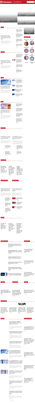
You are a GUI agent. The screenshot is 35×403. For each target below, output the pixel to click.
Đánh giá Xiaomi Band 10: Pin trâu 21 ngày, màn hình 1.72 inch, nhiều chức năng (12, 227)
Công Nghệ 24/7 (17, 2)
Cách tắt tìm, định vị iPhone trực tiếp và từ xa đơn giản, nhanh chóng (19, 30)
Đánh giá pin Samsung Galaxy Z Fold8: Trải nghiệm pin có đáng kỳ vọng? (15, 268)
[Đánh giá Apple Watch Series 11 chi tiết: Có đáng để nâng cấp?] (4, 257)
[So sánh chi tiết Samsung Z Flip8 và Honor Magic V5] (14, 152)
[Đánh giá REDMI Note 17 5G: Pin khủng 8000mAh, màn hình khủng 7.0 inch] (30, 20)
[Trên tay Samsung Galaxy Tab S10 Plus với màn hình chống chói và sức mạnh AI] (29, 268)
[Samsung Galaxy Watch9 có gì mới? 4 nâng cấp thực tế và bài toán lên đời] (2, 198)
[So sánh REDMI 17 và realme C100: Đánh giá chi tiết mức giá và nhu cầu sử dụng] (6, 132)
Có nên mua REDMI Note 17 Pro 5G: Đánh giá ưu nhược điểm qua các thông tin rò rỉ (5, 87)
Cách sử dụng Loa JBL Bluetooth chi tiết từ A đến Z (20, 198)
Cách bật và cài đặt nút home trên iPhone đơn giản (19, 45)
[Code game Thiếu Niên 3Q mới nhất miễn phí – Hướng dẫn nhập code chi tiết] (22, 305)
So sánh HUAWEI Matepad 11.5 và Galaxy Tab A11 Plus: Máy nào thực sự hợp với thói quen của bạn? (20, 170)
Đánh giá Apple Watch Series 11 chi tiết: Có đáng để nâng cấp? (14, 257)
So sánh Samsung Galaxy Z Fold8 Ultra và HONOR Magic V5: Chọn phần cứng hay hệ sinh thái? (20, 147)
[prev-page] (1, 48)
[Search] (34, 2)
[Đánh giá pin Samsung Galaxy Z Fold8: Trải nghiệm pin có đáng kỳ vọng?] (4, 268)
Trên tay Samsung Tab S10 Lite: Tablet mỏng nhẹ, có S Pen (28, 262)
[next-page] (2, 48)
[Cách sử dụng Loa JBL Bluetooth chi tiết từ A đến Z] (14, 198)
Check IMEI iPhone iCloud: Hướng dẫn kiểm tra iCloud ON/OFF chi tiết (6, 292)
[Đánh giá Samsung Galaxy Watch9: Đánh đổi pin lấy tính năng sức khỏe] (2, 204)
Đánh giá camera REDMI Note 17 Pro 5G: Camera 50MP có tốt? (19, 95)
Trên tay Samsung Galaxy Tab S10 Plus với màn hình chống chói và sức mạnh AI (29, 274)
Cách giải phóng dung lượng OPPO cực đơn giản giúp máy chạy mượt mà (29, 354)
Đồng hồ (15, 239)
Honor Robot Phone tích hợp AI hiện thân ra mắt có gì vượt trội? (8, 146)
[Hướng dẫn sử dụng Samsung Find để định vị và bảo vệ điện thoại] (13, 70)
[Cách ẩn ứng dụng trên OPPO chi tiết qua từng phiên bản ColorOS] (13, 104)
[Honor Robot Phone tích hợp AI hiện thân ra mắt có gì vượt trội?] (2, 146)
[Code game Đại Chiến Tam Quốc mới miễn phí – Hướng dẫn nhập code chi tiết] (30, 305)
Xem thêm (11, 400)
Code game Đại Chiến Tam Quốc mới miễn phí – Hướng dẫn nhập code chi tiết (30, 310)
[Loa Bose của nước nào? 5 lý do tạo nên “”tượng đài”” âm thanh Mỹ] (17, 185)
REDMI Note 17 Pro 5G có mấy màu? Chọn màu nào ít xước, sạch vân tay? (19, 86)
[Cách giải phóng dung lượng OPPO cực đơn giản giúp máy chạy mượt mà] (29, 349)
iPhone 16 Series (15, 25)
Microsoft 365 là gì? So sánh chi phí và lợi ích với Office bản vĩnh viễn (29, 291)
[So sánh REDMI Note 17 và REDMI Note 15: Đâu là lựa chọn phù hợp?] (29, 323)
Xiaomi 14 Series (20, 75)
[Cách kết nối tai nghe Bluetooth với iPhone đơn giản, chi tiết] (4, 220)
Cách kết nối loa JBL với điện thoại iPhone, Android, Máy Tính (20, 203)
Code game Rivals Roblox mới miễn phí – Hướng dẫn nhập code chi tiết (13, 309)
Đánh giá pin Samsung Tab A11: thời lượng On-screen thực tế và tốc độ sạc (4, 169)
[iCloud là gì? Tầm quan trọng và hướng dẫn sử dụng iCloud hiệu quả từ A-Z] (13, 39)
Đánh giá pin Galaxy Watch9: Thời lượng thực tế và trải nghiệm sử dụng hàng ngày (5, 189)
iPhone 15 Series (20, 25)
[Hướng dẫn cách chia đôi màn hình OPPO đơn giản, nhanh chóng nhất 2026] (29, 361)
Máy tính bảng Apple (12, 158)
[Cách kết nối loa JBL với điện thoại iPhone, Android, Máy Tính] (14, 203)
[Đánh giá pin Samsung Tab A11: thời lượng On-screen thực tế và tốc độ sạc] (22, 12)
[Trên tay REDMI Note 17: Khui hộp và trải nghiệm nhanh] (29, 245)
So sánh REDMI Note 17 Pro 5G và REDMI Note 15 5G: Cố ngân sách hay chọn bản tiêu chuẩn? (16, 362)
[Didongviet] (6, 2)
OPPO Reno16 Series (11, 101)
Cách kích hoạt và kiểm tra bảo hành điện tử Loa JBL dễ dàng (20, 207)
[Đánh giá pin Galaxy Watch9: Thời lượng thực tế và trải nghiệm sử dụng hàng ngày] (6, 185)
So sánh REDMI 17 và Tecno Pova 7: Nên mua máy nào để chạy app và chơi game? (17, 137)
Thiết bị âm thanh (20, 239)
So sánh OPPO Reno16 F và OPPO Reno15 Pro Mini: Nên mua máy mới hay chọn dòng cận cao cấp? (19, 120)
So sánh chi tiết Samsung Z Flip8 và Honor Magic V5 (19, 152)
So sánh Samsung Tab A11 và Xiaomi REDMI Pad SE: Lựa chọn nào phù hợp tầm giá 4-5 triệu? (12, 170)
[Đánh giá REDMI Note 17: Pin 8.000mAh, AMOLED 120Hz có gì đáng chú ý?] (29, 374)
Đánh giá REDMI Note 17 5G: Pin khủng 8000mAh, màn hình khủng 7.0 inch (15, 251)
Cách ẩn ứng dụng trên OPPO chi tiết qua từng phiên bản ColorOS (19, 105)
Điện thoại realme (14, 126)
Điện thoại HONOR (20, 126)
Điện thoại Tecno (8, 126)
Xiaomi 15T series (14, 75)
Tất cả (4, 25)
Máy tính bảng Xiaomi (13, 158)
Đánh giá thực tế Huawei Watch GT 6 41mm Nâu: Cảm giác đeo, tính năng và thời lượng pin (8, 210)
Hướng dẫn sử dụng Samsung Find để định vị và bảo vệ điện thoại (19, 71)
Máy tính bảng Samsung (19, 158)
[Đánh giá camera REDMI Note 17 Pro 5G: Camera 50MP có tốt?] (13, 94)
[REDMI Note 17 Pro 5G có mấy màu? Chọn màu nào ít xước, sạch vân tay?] (13, 85)
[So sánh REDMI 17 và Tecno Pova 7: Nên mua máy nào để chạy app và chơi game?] (17, 132)
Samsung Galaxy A (20, 50)
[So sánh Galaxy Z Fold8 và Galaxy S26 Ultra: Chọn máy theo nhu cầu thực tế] (13, 65)
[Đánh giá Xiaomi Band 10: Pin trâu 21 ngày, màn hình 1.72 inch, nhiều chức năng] (12, 220)
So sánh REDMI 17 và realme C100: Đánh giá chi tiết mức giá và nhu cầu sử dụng (5, 137)
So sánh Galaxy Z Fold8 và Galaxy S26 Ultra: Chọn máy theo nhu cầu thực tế (15, 322)
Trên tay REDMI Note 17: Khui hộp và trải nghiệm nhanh (28, 250)
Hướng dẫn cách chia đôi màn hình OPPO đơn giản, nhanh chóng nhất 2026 (29, 367)
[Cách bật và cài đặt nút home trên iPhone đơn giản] (13, 45)
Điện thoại (6, 239)
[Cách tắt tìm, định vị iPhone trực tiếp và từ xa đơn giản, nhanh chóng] (13, 30)
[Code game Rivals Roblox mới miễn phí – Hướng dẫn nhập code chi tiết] (13, 305)
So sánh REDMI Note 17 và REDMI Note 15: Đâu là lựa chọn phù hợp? (29, 328)
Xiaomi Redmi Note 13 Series (19, 76)
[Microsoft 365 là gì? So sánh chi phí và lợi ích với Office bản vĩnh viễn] (8, 15)
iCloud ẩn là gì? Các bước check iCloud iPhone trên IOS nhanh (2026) (16, 382)
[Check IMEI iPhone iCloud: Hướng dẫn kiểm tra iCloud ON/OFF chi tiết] (6, 286)
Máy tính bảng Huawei (20, 158)
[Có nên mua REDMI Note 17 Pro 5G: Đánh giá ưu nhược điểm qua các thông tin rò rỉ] (6, 82)
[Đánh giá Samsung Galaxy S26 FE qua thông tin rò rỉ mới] (4, 262)
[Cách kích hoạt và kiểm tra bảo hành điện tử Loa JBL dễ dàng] (14, 207)
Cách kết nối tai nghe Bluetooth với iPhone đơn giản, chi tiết (3, 226)
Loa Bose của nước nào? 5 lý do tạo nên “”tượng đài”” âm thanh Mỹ (17, 189)
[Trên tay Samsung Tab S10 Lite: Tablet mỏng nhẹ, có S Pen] (29, 257)
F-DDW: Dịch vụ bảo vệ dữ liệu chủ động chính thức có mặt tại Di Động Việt (4, 310)
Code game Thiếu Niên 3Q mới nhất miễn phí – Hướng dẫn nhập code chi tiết (22, 310)
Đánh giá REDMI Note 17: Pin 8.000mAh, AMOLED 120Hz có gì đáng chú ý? (28, 380)
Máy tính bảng (11, 239)
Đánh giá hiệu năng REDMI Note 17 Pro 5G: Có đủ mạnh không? (19, 90)
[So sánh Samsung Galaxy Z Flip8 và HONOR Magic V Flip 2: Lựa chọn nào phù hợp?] (2, 152)
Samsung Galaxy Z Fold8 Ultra (12, 50)
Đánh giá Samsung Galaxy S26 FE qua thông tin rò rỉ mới (15, 263)
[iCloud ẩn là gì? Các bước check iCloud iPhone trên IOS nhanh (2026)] (4, 382)
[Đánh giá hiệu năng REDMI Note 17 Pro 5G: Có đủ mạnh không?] (13, 90)
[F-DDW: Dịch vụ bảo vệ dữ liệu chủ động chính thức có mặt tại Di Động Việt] (4, 305)
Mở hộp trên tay (27, 241)
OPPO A (16, 101)
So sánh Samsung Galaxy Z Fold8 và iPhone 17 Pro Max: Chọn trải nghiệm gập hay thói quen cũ (16, 292)
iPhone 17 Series (9, 25)
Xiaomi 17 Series (8, 75)
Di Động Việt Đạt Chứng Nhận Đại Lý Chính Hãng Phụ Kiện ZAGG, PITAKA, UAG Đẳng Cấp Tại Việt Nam (19, 228)
